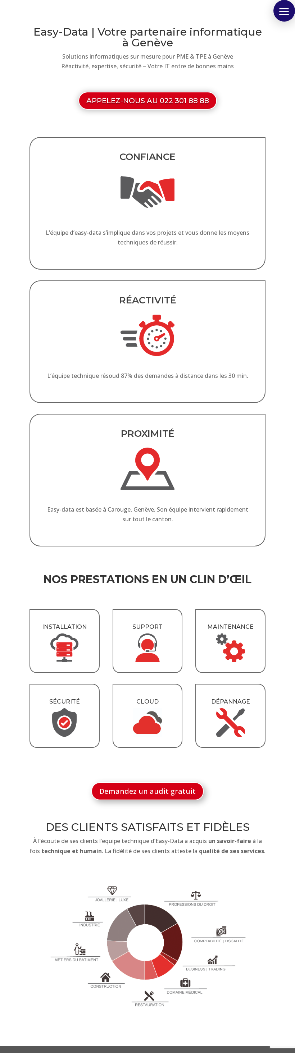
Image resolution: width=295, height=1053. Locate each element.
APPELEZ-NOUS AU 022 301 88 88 (147, 100)
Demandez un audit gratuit (147, 791)
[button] (284, 11)
